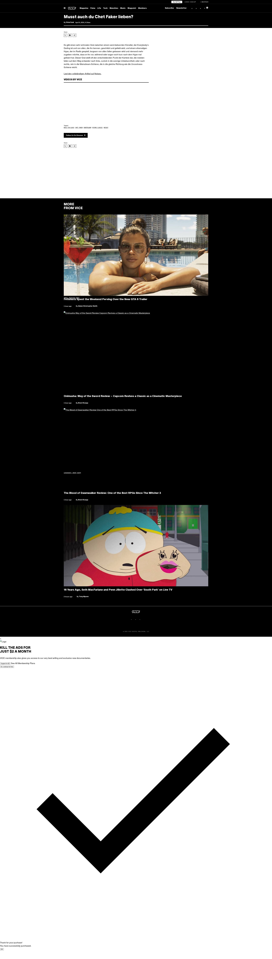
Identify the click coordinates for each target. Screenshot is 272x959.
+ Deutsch (204, 2)
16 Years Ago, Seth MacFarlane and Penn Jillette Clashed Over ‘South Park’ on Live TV (118, 590)
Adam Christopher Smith (87, 306)
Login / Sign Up (190, 2)
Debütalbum (87, 127)
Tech (105, 8)
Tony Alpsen (84, 596)
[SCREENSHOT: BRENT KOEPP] (136, 352)
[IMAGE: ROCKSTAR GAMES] (136, 255)
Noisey (106, 127)
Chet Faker (79, 127)
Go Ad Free (177, 2)
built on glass (69, 127)
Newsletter (181, 8)
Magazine (84, 8)
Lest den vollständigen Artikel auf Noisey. (82, 73)
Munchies (114, 8)
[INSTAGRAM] (134, 619)
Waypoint (132, 8)
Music (122, 8)
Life (99, 8)
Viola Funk (70, 22)
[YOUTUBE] (142, 619)
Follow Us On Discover (74, 135)
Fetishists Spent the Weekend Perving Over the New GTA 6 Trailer (105, 299)
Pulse (92, 8)
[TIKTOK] (138, 619)
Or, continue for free (7, 667)
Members (142, 8)
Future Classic (97, 127)
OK (2, 949)
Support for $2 (5, 663)
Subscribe (169, 8)
